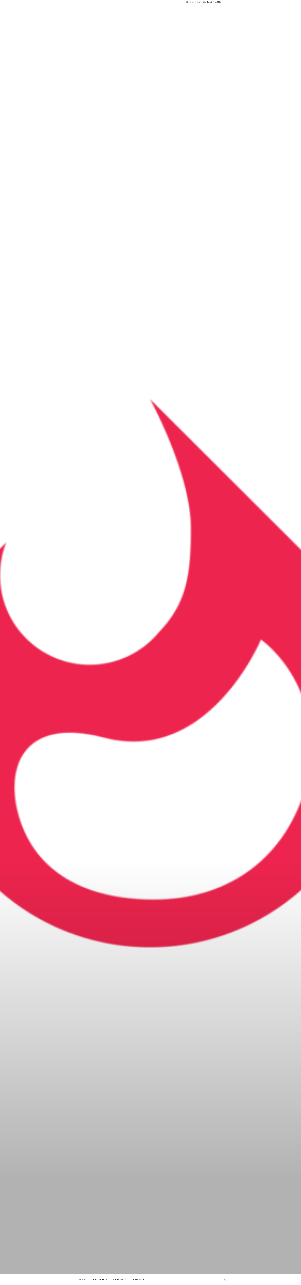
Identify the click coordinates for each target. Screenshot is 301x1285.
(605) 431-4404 (212, 1)
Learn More (98, 1279)
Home (82, 1279)
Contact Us (138, 1279)
